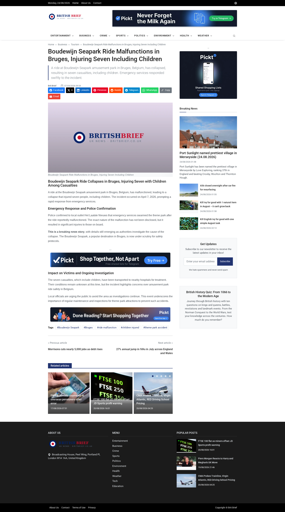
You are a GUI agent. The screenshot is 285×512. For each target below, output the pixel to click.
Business (117, 445)
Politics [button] (139, 35)
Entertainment (120, 440)
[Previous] (53, 395)
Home (75, 3)
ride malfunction (107, 327)
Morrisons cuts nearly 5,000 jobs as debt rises (75, 349)
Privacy (92, 507)
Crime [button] (103, 35)
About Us (86, 3)
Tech (115, 481)
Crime (115, 450)
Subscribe (225, 261)
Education (117, 486)
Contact (97, 3)
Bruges (89, 327)
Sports (116, 456)
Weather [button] (203, 35)
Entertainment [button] (61, 35)
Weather (116, 476)
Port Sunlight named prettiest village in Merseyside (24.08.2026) (208, 155)
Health (116, 471)
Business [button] (85, 35)
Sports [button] (121, 35)
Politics (116, 460)
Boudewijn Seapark (68, 327)
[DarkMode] (235, 3)
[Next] (167, 395)
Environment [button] (162, 35)
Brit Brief (52, 85)
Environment (119, 466)
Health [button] (184, 35)
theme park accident (156, 327)
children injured (130, 327)
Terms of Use (78, 507)
